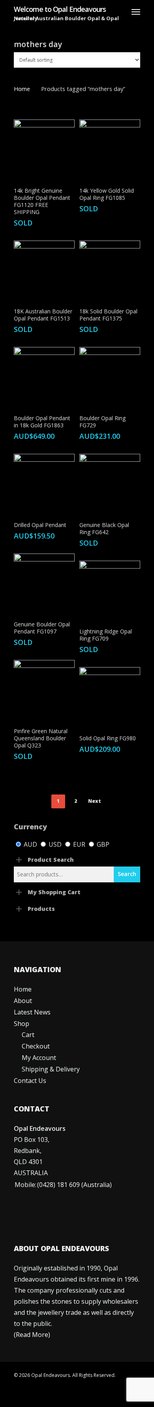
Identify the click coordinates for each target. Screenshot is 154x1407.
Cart (28, 1034)
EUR (79, 844)
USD (55, 844)
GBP (102, 844)
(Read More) (32, 1334)
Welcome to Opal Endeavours (60, 9)
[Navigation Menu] (135, 11)
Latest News (32, 1012)
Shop (21, 1023)
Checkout (36, 1046)
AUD (30, 844)
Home (22, 89)
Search (127, 874)
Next (94, 801)
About (23, 1000)
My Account (39, 1057)
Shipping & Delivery (51, 1069)
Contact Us (30, 1080)
